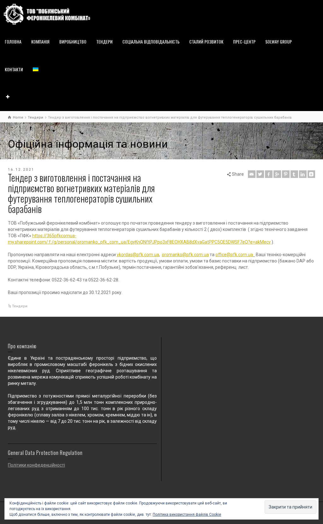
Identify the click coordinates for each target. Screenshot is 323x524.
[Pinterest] (286, 174)
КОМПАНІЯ (40, 41)
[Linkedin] (303, 174)
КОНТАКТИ (14, 69)
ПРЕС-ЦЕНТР (244, 41)
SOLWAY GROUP (278, 41)
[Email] (251, 174)
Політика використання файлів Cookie (187, 514)
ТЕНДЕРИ (104, 41)
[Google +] (277, 174)
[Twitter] (260, 174)
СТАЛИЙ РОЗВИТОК (206, 41)
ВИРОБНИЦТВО (72, 41)
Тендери (19, 306)
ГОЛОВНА (13, 41)
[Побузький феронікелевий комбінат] (47, 13)
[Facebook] (269, 174)
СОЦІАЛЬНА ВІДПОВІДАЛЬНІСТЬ (150, 41)
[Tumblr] (294, 174)
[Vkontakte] (311, 174)
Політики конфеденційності (36, 465)
